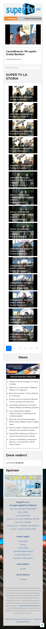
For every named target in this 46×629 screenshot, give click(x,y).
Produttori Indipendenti (23, 558)
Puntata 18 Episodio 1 (18, 305)
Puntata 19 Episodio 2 (18, 219)
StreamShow (24, 622)
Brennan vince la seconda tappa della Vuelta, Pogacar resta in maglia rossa (24, 421)
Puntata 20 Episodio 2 (19, 151)
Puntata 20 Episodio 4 (19, 117)
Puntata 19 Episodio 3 (18, 202)
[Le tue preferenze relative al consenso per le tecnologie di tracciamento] (42, 625)
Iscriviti (23, 569)
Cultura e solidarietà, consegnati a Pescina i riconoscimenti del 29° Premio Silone (23, 441)
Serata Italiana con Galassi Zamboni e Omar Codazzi (21, 180)
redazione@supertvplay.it (29, 606)
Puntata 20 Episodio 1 (18, 168)
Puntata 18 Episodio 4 (18, 271)
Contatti (23, 579)
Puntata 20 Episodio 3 (19, 134)
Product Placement (23, 555)
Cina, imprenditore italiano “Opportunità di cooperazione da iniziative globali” (22, 413)
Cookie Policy (23, 548)
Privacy (23, 545)
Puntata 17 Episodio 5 (18, 322)
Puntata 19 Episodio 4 (18, 185)
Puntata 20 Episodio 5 (19, 100)
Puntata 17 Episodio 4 (18, 339)
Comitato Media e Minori (23, 551)
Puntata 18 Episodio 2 (18, 288)
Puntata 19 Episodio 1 (18, 237)
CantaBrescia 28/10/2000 (21, 97)
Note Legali (23, 541)
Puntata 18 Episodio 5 (18, 254)
